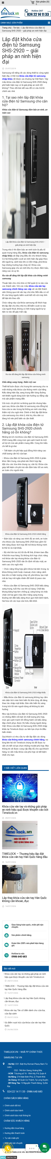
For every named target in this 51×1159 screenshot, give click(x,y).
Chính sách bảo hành (14, 1110)
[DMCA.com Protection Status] (8, 1157)
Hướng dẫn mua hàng (14, 1128)
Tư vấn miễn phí (12, 1138)
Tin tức (16, 27)
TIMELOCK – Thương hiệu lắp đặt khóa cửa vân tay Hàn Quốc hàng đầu (24, 855)
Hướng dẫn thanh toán (15, 1133)
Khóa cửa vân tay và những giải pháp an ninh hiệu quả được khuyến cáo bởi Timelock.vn (25, 809)
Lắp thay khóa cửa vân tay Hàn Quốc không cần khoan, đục (24, 899)
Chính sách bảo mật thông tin (18, 1115)
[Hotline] (38, 12)
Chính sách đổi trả (13, 1105)
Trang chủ (6, 27)
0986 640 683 (19, 956)
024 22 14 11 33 (16, 1091)
